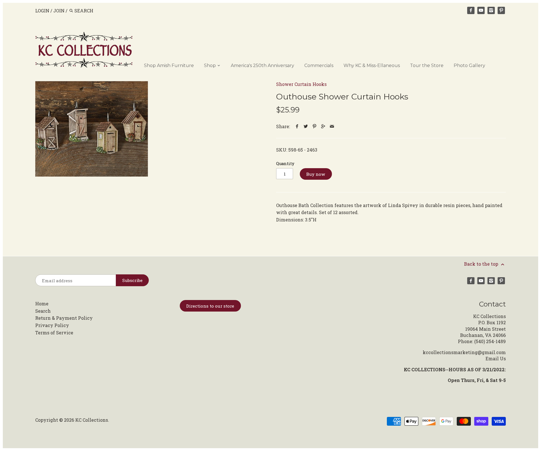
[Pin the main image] (315, 126)
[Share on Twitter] (306, 126)
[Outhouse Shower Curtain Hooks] (91, 129)
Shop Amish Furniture (169, 65)
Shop (210, 65)
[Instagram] (491, 10)
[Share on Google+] (323, 126)
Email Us (495, 358)
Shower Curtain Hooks (301, 84)
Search (43, 311)
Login (42, 11)
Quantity (285, 163)
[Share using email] (332, 126)
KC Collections (91, 420)
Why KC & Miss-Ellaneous (371, 65)
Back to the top (481, 264)
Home (41, 303)
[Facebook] (471, 10)
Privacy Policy (52, 325)
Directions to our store (210, 306)
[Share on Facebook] (297, 126)
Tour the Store (427, 65)
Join (59, 11)
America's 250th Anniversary (262, 65)
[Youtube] (481, 10)
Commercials (318, 65)
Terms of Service (54, 333)
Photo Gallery (469, 65)
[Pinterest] (501, 10)
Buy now (315, 174)
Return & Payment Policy (64, 318)
